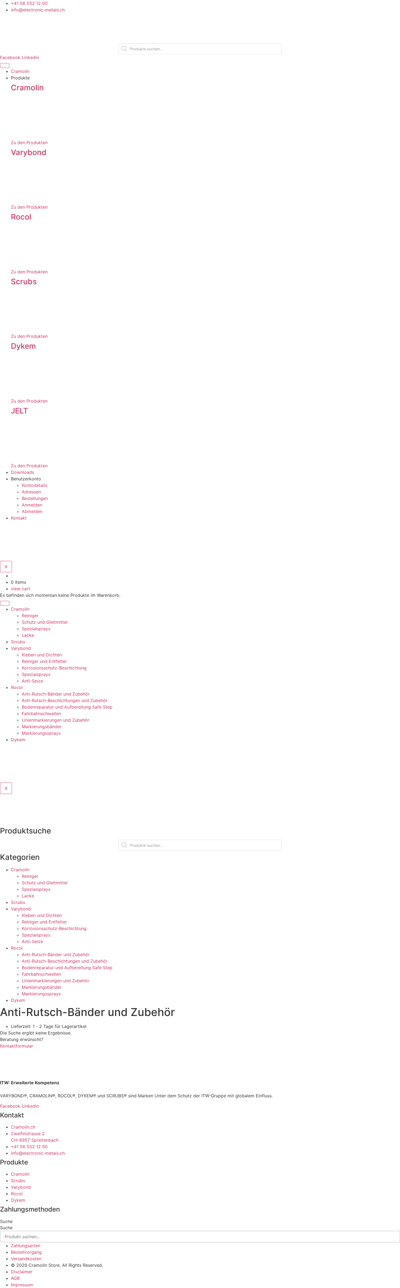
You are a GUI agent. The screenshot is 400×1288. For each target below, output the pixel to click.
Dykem (23, 346)
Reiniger (30, 615)
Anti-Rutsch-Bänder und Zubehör (56, 694)
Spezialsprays (36, 628)
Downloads (22, 472)
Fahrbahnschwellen (41, 713)
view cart (20, 588)
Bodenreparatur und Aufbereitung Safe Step (67, 707)
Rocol (21, 216)
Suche (6, 1221)
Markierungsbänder (41, 726)
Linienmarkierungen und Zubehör (55, 720)
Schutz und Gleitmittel (44, 622)
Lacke (28, 635)
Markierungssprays (41, 733)
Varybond (29, 152)
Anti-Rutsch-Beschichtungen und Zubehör (64, 700)
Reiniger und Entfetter (44, 661)
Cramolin (20, 71)
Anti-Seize (32, 681)
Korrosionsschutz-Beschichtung (54, 668)
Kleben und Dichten (42, 654)
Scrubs (24, 281)
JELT (19, 410)
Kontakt (19, 518)
